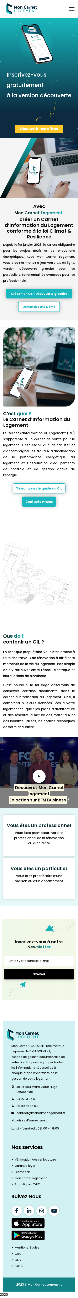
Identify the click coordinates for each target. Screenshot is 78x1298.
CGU (18, 1254)
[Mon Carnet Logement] (21, 8)
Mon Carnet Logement (45, 1285)
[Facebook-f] (16, 1211)
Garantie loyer (25, 1166)
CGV (18, 1260)
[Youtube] (54, 1211)
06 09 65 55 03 (27, 1106)
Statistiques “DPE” (27, 1184)
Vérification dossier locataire (35, 1159)
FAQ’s (19, 1266)
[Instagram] (41, 1211)
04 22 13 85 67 (26, 1099)
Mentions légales (27, 1248)
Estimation (22, 1172)
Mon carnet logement (31, 1178)
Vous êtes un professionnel (39, 825)
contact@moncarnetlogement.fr (40, 1113)
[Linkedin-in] (29, 1211)
